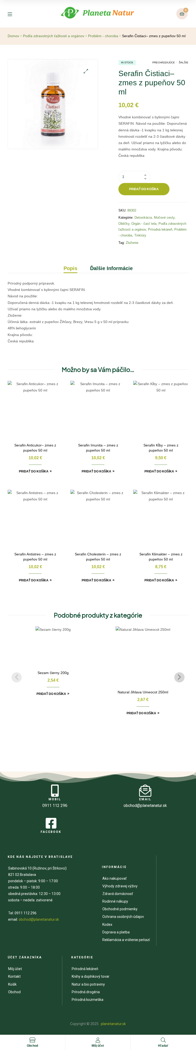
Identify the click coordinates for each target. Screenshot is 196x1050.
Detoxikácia (143, 217)
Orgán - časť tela (143, 224)
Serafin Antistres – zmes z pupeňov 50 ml (35, 556)
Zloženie (132, 243)
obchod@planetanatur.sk (39, 919)
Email (145, 799)
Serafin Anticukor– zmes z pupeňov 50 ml (35, 447)
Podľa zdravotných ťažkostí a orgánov (53, 36)
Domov (13, 36)
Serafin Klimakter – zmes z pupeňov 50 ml (160, 556)
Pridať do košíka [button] (33, 471)
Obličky (123, 224)
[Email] (145, 791)
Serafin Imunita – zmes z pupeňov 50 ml (98, 447)
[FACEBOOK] (51, 823)
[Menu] (14, 13)
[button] (86, 71)
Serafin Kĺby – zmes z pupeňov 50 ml (160, 447)
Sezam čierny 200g (53, 673)
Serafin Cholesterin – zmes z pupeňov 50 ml (98, 556)
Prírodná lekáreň (160, 229)
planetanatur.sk (113, 1024)
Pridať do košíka (144, 189)
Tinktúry (140, 235)
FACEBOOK (51, 832)
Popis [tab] (70, 268)
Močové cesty (164, 217)
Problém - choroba (103, 36)
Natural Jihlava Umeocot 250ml (143, 692)
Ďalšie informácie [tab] (111, 268)
